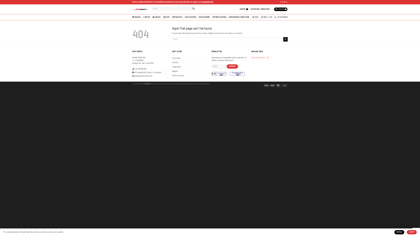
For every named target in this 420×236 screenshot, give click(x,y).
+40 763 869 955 (140, 69)
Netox (181, 84)
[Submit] (193, 9)
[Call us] (286, 2)
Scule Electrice (190, 17)
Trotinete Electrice (219, 17)
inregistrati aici (207, 2)
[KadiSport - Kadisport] (140, 9)
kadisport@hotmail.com (143, 76)
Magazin (137, 17)
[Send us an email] (284, 2)
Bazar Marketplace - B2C (260, 58)
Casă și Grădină (204, 17)
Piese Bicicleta (177, 17)
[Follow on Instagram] (282, 2)
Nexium (207, 84)
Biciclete (166, 17)
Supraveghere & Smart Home (239, 17)
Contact (158, 17)
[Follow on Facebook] (280, 2)
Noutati (147, 17)
